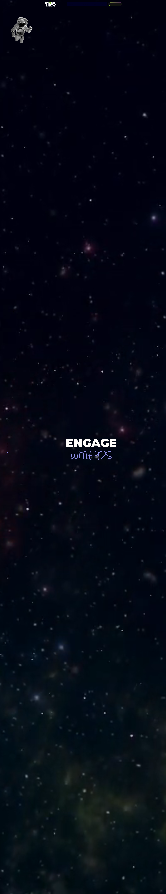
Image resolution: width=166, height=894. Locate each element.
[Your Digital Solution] (50, 4)
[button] (74, 4)
